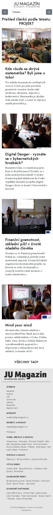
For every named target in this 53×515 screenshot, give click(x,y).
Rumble (11, 498)
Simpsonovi (11, 441)
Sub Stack (30, 483)
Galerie (9, 402)
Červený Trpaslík (36, 441)
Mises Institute (32, 480)
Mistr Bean (41, 447)
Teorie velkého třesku (16, 447)
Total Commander (29, 496)
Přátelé (31, 447)
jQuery (9, 471)
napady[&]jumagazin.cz (17, 426)
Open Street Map (24, 498)
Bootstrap (18, 471)
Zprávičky (10, 405)
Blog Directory (25, 468)
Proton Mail (29, 493)
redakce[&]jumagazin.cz (17, 417)
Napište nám (12, 408)
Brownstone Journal (15, 480)
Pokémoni (23, 449)
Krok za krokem (40, 444)
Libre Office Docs (14, 493)
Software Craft (40, 468)
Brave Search (45, 496)
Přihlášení (11, 432)
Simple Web (12, 468)
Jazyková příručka (39, 459)
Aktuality (10, 391)
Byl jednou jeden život (21, 444)
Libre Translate (13, 496)
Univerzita (11, 399)
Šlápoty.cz (10, 459)
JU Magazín (21, 507)
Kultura (9, 394)
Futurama (23, 441)
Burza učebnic (23, 459)
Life (8, 396)
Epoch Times (18, 483)
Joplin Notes (41, 493)
